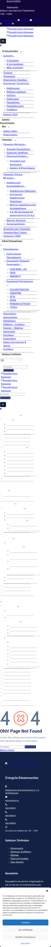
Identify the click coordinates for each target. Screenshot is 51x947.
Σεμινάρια (8, 335)
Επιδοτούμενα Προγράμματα (14, 256)
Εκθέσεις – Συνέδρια (14, 324)
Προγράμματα (10, 249)
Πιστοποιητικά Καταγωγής (17, 163)
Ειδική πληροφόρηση (12, 241)
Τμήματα (7, 72)
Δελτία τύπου (10, 131)
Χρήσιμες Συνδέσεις (11, 354)
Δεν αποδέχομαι (25, 930)
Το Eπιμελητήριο (10, 51)
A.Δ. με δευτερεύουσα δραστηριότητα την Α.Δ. (22, 214)
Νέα (4, 126)
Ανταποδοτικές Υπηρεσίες (16, 229)
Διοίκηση (8, 55)
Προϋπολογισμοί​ (15, 106)
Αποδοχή (25, 922)
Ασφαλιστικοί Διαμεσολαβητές (15, 184)
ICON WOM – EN (18, 269)
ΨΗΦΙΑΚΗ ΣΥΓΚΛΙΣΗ (20, 303)
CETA (12, 296)
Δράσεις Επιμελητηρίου (7, 121)
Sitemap (14, 855)
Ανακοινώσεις (10, 134)
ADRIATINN (15, 293)
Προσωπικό (9, 76)
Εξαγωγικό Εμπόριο (17, 156)
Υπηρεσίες (7, 139)
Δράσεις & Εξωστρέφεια (22, 168)
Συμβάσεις (12, 109)
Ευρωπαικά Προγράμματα (20, 281)
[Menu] (21, 51)
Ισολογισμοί (13, 99)
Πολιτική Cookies (19, 858)
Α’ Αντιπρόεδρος (15, 64)
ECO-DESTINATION (19, 289)
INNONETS (15, 276)
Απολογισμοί (13, 88)
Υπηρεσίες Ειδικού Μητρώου (12, 176)
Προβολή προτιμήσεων (25, 937)
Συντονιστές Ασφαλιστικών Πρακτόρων (17, 198)
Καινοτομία (9, 331)
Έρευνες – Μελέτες (13, 328)
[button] (47, 891)
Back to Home (7, 750)
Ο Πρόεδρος (13, 60)
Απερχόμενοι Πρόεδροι (15, 80)
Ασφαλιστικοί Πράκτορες (23, 191)
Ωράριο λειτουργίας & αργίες (14, 344)
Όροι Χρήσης (25, 943)
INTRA (13, 300)
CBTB (12, 272)
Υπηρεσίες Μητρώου (14, 144)
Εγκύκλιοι (8, 349)
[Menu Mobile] (3, 41)
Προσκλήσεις (13, 102)
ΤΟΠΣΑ (13, 307)
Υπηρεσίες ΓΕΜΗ (12, 236)
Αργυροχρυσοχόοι (16, 224)
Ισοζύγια (11, 95)
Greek (7, 360)
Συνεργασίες (9, 338)
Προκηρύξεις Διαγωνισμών (10, 315)
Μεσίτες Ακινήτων (16, 220)
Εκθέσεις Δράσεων (16, 91)
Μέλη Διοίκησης (15, 67)
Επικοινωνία (16, 848)
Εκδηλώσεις (9, 320)
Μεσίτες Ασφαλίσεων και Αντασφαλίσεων (23, 207)
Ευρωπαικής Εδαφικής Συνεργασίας (18, 263)
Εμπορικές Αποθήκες (17, 152)
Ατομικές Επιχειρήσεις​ (18, 149)
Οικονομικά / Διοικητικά (15, 83)
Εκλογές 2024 (10, 114)
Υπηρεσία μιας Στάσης (15, 232)
